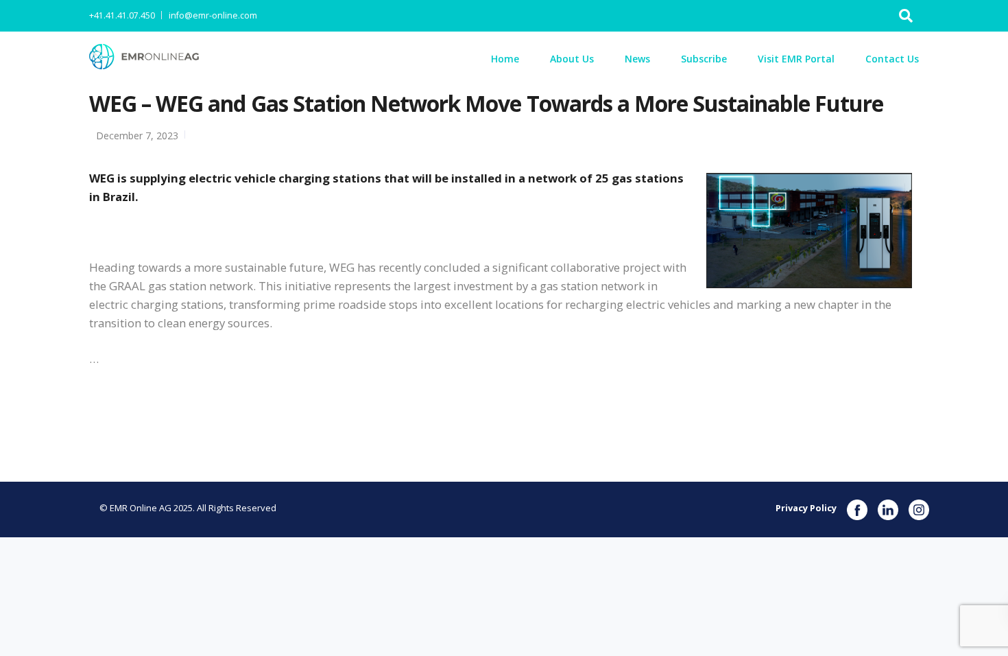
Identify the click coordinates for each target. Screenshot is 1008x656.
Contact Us (892, 58)
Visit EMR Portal (796, 58)
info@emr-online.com (213, 15)
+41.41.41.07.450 (122, 15)
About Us (572, 58)
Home (505, 58)
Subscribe (704, 58)
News (637, 58)
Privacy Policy (806, 508)
